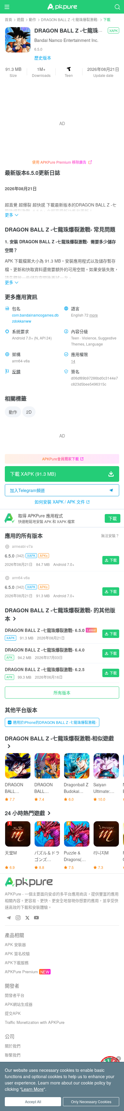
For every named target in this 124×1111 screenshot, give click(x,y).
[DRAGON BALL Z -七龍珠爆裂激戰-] (18, 39)
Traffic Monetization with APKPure (34, 1022)
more (93, 315)
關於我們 (12, 1046)
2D (29, 412)
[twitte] (27, 918)
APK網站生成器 (19, 1004)
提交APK (13, 1013)
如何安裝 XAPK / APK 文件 (60, 502)
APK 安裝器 (15, 944)
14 (73, 361)
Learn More (32, 1089)
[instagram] (18, 918)
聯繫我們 (12, 1055)
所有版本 (62, 693)
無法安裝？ (110, 535)
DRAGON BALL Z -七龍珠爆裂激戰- (69, 19)
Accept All (33, 1101)
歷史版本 (42, 58)
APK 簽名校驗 (17, 953)
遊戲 (20, 19)
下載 (112, 518)
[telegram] (8, 918)
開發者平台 (14, 995)
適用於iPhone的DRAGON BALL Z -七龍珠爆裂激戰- (55, 722)
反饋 (16, 371)
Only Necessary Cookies (91, 1101)
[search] (117, 7)
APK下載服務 (17, 962)
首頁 (8, 19)
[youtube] (36, 918)
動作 (32, 19)
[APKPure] (62, 7)
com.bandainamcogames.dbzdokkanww (35, 318)
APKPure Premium (21, 971)
